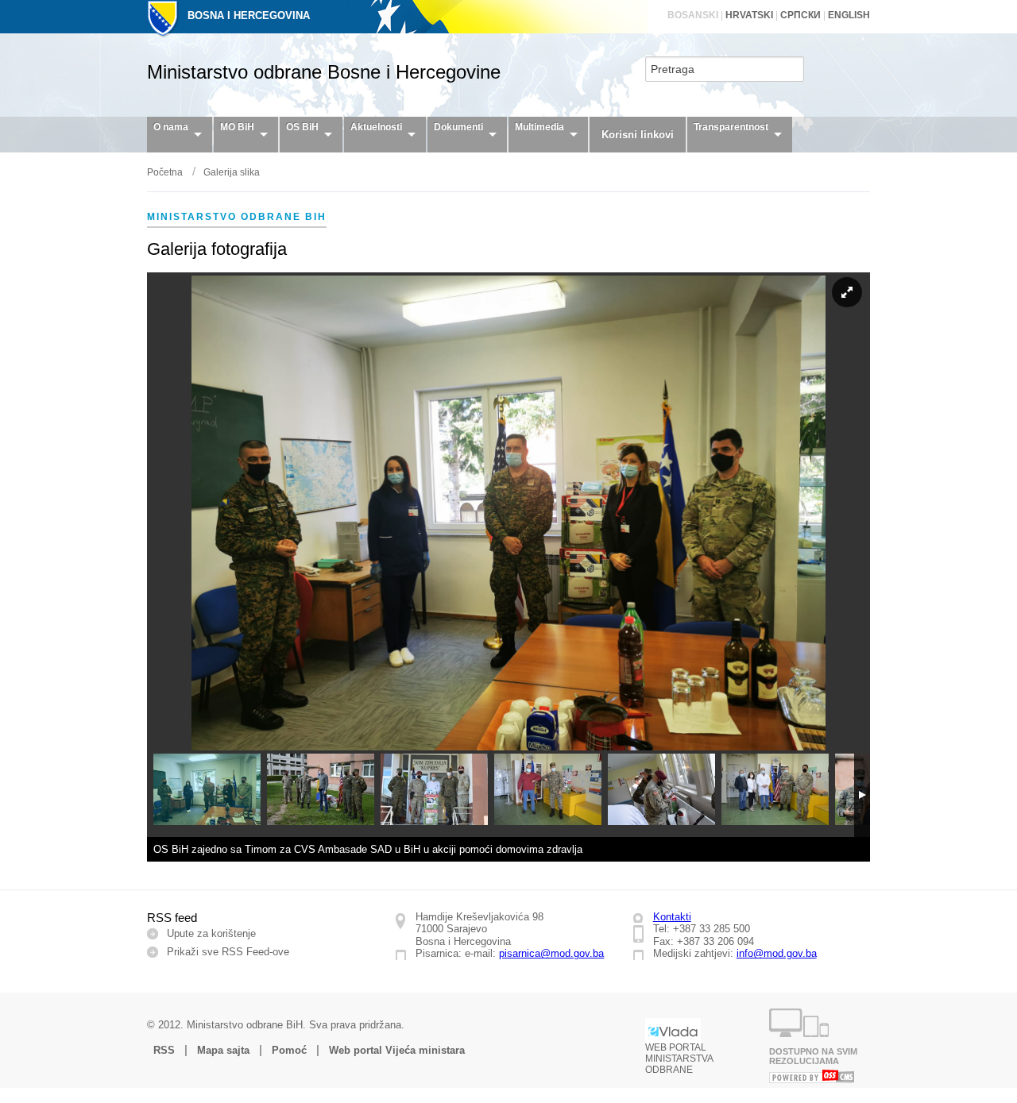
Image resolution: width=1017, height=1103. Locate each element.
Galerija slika (231, 172)
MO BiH (237, 127)
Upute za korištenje (211, 933)
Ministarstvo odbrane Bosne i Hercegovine (324, 72)
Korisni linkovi (637, 135)
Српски (800, 15)
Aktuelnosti (376, 127)
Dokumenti (458, 127)
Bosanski (692, 15)
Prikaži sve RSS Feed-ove (228, 952)
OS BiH (302, 127)
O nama (170, 127)
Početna (165, 172)
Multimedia (539, 127)
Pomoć (289, 1050)
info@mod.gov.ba (777, 953)
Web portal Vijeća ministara (397, 1050)
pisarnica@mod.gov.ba (551, 953)
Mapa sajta (223, 1050)
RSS (164, 1050)
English (849, 15)
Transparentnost (731, 127)
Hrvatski (749, 15)
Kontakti (672, 917)
